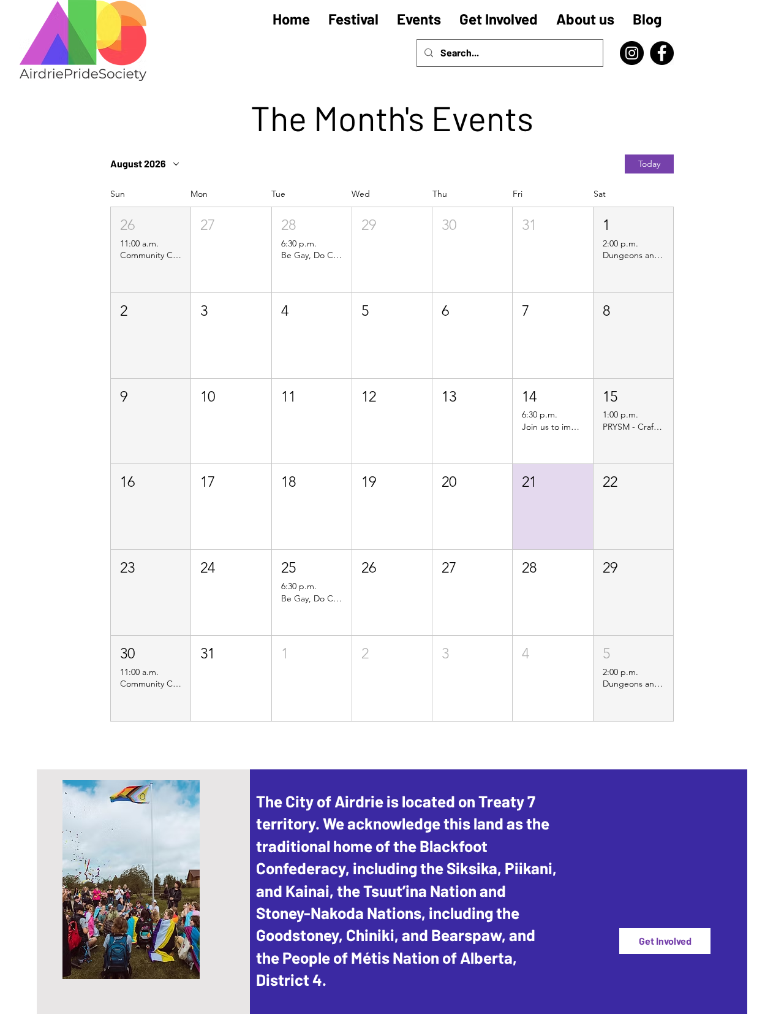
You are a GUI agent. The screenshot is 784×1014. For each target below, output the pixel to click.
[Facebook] (662, 53)
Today (649, 163)
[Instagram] (632, 53)
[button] (150, 250)
